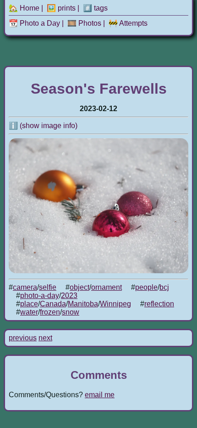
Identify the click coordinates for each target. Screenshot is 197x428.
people (146, 287)
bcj (164, 287)
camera (25, 287)
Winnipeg (115, 304)
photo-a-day (39, 295)
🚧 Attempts (128, 23)
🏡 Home (24, 8)
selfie (47, 287)
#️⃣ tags (95, 8)
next (45, 338)
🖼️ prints (61, 8)
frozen (50, 312)
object (79, 287)
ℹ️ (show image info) (43, 126)
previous (23, 338)
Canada (53, 304)
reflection (159, 304)
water (29, 312)
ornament (106, 287)
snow (70, 312)
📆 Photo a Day (34, 23)
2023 (69, 295)
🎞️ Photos (84, 23)
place (29, 304)
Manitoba (83, 304)
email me (100, 395)
